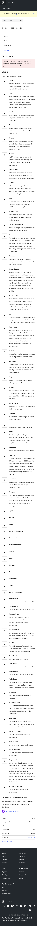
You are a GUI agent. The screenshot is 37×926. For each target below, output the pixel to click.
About (4, 853)
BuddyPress (7, 893)
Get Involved (23, 869)
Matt (4, 887)
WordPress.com (8, 884)
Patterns (22, 863)
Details (6, 36)
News (4, 856)
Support (6, 50)
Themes (22, 856)
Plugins (21, 860)
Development (8, 45)
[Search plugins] (21, 20)
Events (21, 872)
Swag (22, 878)
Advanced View (7, 841)
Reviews (6, 41)
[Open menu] (34, 2)
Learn (3, 869)
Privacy (4, 863)
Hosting (4, 860)
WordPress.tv (7, 878)
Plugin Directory (6, 8)
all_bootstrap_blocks (12, 811)
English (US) (31, 837)
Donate (22, 875)
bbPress (5, 890)
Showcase (22, 853)
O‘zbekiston (10, 901)
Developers (5, 875)
